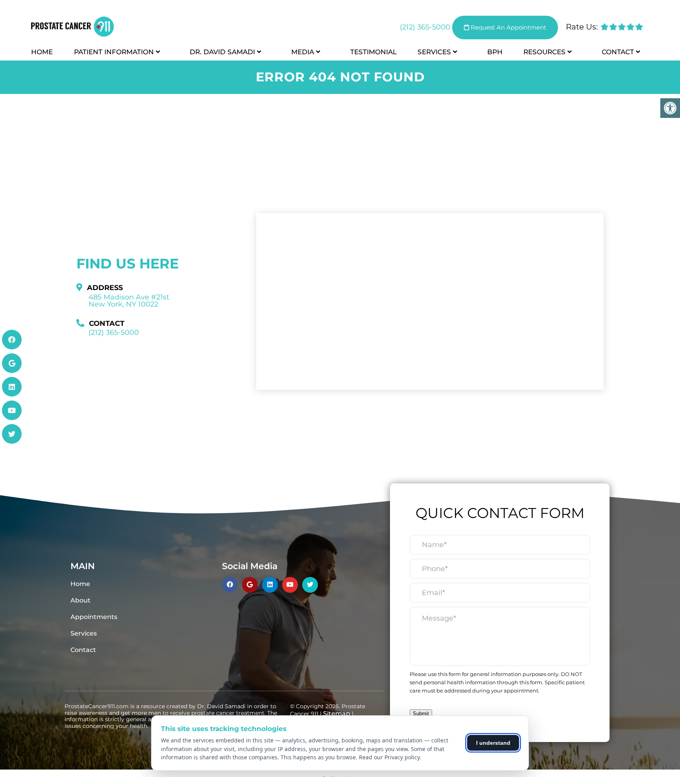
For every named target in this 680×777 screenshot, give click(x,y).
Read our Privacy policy (389, 757)
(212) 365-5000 (425, 27)
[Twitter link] (12, 434)
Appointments (93, 617)
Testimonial (373, 52)
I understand (493, 743)
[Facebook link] (12, 339)
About (80, 600)
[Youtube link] (12, 410)
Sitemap (336, 713)
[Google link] (12, 363)
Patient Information (114, 52)
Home (42, 52)
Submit (421, 713)
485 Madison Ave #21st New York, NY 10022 (129, 301)
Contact (618, 52)
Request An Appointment (507, 27)
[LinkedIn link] (12, 387)
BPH (495, 52)
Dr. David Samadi (222, 52)
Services (434, 52)
